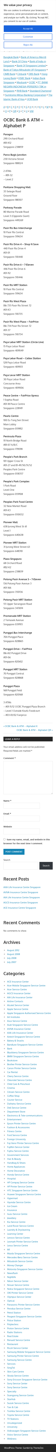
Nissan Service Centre (18, 1285)
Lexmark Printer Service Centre (22, 1241)
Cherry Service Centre (18, 1076)
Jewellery (11, 1218)
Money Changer (15, 1265)
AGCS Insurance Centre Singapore (20, 902)
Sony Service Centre (17, 1387)
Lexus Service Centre (17, 1245)
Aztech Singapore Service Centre (23, 1036)
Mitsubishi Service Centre (20, 1261)
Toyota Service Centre (18, 1415)
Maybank (22, 82)
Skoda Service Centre (18, 1375)
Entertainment (14, 1119)
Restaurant (12, 1344)
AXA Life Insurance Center (20, 1032)
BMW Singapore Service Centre (23, 1056)
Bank (9, 1048)
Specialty (11, 1391)
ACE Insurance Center (18, 981)
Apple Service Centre (17, 1009)
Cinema (11, 1087)
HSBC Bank (24, 78)
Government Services (18, 1155)
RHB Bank (22, 90)
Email (7, 813)
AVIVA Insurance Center (19, 1028)
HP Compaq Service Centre (20, 1182)
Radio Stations (14, 1332)
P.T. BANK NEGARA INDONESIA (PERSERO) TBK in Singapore (25, 86)
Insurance (12, 1210)
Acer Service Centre (17, 989)
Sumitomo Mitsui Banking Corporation (25, 95)
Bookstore (12, 1060)
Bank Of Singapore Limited (31, 65)
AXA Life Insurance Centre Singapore (21, 887)
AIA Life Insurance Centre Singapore (21, 897)
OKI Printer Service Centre (20, 1292)
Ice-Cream (12, 1206)
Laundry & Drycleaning (18, 1229)
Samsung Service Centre (19, 1359)
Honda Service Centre (18, 1174)
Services (11, 1363)
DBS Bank (34, 74)
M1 (8, 1249)
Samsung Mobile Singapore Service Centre (28, 1352)
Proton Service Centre (18, 1328)
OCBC (32, 82)
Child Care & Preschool (18, 1084)
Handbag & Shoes (16, 1162)
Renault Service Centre (18, 1340)
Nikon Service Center (17, 1281)
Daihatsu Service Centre (19, 1103)
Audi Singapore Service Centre (22, 1024)
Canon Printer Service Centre (21, 1068)
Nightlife (11, 1277)
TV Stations (13, 1418)
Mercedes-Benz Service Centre (22, 1257)
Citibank (21, 74)
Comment (9, 758)
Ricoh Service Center (17, 1348)
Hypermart (12, 1198)
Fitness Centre (14, 1131)
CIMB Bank (9, 74)
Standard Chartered (40, 90)
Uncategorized (14, 1423)
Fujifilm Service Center (18, 1147)
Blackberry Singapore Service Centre (25, 1052)
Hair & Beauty (14, 1158)
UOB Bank (32, 99)
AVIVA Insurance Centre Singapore (20, 892)
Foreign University (16, 1139)
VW (32, 111)
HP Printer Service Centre (19, 1186)
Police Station (14, 1320)
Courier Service (14, 1099)
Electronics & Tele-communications (25, 1115)
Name (7, 800)
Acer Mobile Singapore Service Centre (26, 985)
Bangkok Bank (11, 57)
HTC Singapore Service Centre (22, 1190)
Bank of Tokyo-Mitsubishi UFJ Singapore (24, 69)
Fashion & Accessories (18, 1127)
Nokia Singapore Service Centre (23, 1288)
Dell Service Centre (16, 1107)
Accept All (28, 28)
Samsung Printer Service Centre (23, 1355)
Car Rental (12, 1072)
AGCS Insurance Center (18, 993)
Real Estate (12, 1336)
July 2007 (11, 962)
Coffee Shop (13, 1095)
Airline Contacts (15, 1001)
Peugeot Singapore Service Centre (24, 1316)
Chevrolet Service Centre (19, 1080)
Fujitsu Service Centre (18, 1151)
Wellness (11, 1438)
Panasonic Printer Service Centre (23, 1304)
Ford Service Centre (17, 1135)
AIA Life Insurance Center (19, 997)
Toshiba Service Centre (18, 1411)
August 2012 (13, 950)
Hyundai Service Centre (19, 1202)
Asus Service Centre (17, 1021)
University (12, 1426)
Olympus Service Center (19, 1296)
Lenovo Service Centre (18, 1237)
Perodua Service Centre (18, 1308)
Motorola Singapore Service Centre (25, 1269)
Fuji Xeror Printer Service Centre (23, 1143)
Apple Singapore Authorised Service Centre (29, 1013)
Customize (28, 36)
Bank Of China (19, 61)
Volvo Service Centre (17, 1434)
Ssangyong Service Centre (20, 1395)
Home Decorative (16, 1170)
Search (6, 859)
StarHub (11, 1399)
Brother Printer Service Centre (22, 1064)
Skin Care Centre (15, 1371)
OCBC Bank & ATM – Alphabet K (21, 726)
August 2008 (13, 954)
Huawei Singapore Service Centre (24, 1194)
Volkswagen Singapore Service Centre (26, 1430)
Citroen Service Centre (18, 1092)
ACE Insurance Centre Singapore (19, 907)
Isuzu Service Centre (17, 1214)
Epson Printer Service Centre (21, 1123)
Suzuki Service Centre (18, 1403)
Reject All (28, 45)
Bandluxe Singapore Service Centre (25, 1044)
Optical (10, 1300)
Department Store (16, 1111)
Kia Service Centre (16, 1222)
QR (14, 111)
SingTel (11, 1367)
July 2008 (11, 958)
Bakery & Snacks (15, 1040)
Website (7, 826)
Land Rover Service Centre (20, 1225)
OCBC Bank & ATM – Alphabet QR (34, 730)
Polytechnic (13, 1324)
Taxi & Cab (12, 1407)
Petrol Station (14, 1312)
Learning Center (15, 1233)
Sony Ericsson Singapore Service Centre (27, 1379)
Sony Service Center (17, 1383)
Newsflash (12, 1273)
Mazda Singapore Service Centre (23, 1253)
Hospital (11, 1178)
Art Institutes (13, 1017)
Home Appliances (16, 1166)
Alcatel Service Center (18, 1005)
